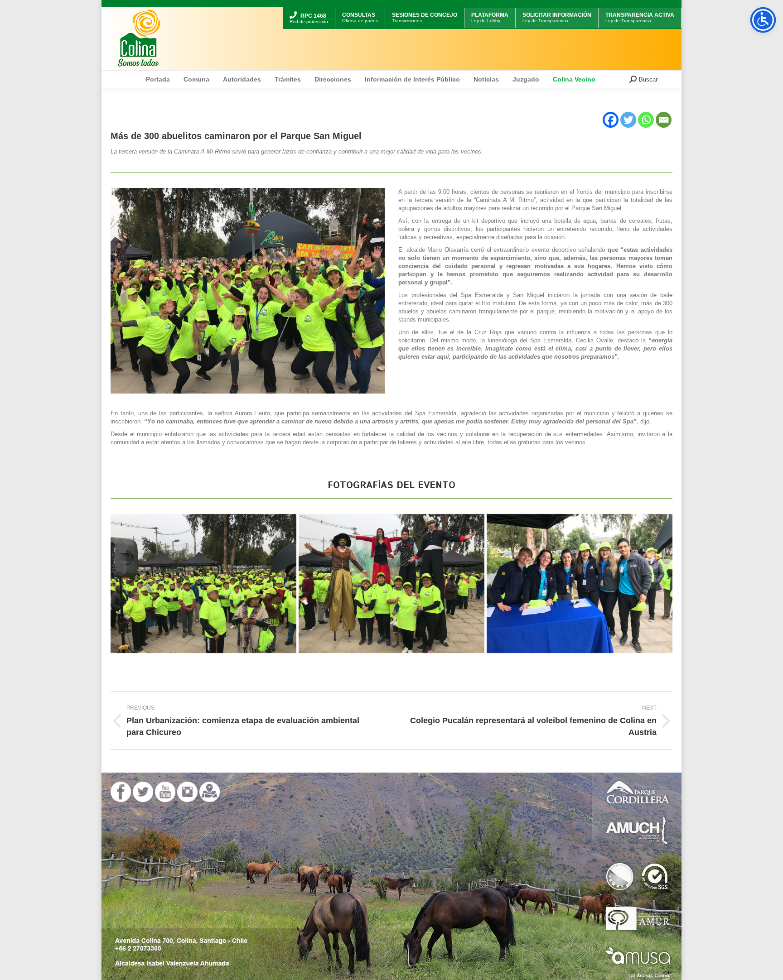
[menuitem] (309, 8)
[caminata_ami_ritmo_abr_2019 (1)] (391, 583)
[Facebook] (611, 120)
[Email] (664, 120)
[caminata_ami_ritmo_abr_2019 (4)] (579, 583)
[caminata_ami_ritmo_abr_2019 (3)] (203, 583)
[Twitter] (628, 120)
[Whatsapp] (646, 120)
